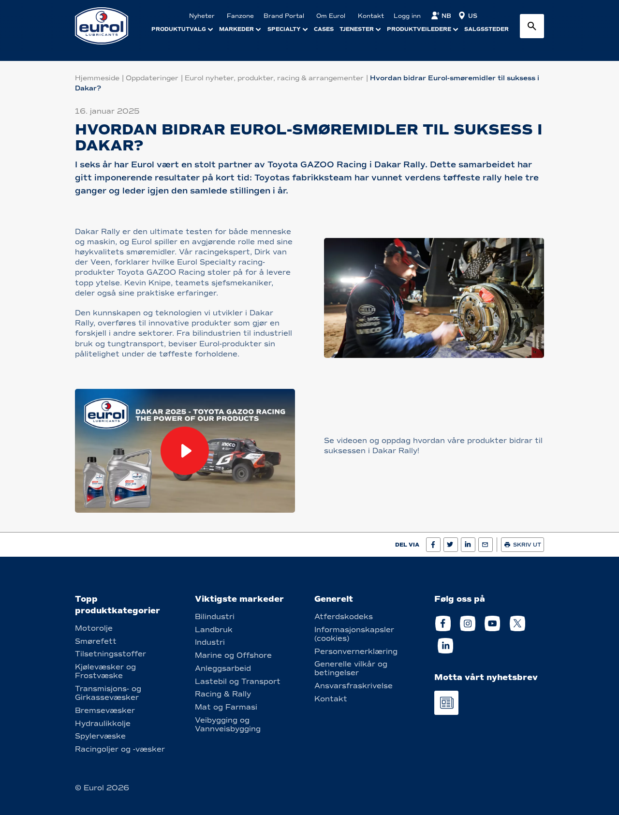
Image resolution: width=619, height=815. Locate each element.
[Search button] (532, 26)
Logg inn (407, 16)
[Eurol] (107, 25)
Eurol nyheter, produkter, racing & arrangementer (274, 78)
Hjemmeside (97, 78)
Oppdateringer (152, 78)
